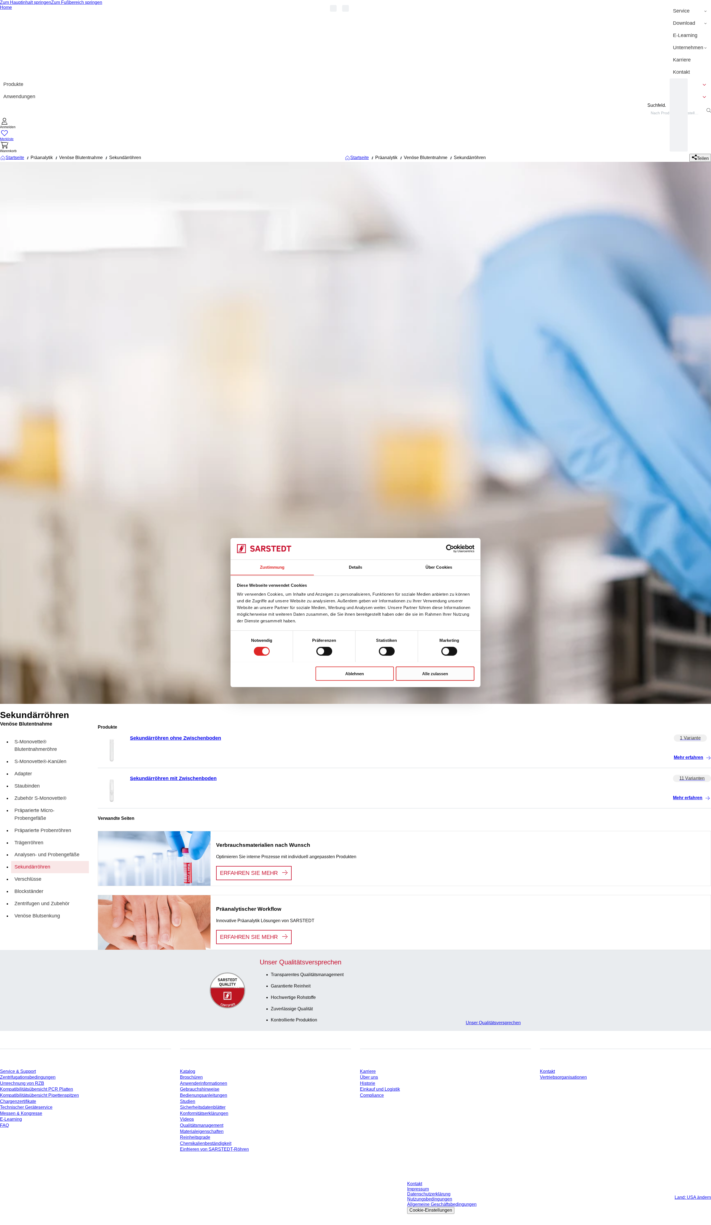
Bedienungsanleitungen (203, 1095)
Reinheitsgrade (195, 1137)
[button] (8, 124)
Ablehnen (354, 673)
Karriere (368, 1071)
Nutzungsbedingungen (429, 1199)
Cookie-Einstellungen (430, 1210)
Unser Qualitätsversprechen (493, 1022)
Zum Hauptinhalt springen (25, 2)
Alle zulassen (435, 673)
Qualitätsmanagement (201, 1125)
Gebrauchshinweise (199, 1089)
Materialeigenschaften (202, 1131)
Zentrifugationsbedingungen (28, 1077)
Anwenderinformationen (203, 1083)
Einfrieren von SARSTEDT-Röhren (214, 1149)
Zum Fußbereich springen (76, 2)
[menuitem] (690, 11)
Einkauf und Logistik (380, 1089)
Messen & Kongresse (21, 1113)
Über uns (369, 1077)
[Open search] (709, 110)
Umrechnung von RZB (22, 1083)
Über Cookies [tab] (438, 567)
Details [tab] (355, 567)
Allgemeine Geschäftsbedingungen (442, 1204)
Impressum (418, 1189)
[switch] (324, 651)
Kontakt (547, 1071)
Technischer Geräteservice (26, 1107)
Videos (187, 1119)
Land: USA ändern (693, 1197)
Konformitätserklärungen (204, 1113)
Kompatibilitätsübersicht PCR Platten (36, 1089)
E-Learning (11, 1119)
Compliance (372, 1095)
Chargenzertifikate (18, 1101)
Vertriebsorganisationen (563, 1077)
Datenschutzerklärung (428, 1194)
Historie (367, 1083)
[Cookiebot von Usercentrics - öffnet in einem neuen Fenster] (450, 549)
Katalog (187, 1071)
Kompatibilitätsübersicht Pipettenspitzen (39, 1095)
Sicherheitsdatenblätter (203, 1107)
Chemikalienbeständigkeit (205, 1143)
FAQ (4, 1125)
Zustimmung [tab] (272, 567)
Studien (187, 1101)
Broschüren (191, 1077)
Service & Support (18, 1071)
